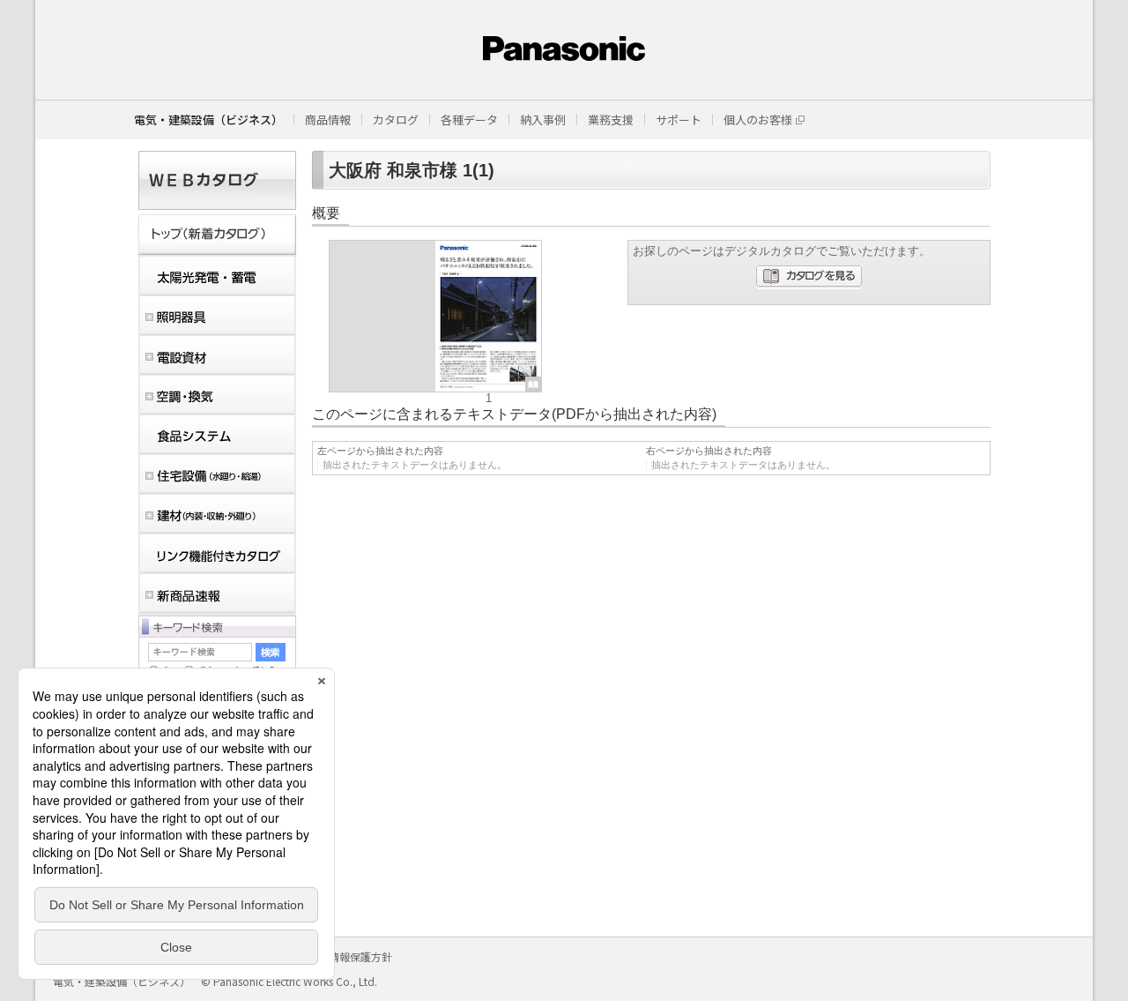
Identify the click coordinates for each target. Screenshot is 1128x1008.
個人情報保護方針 (350, 956)
